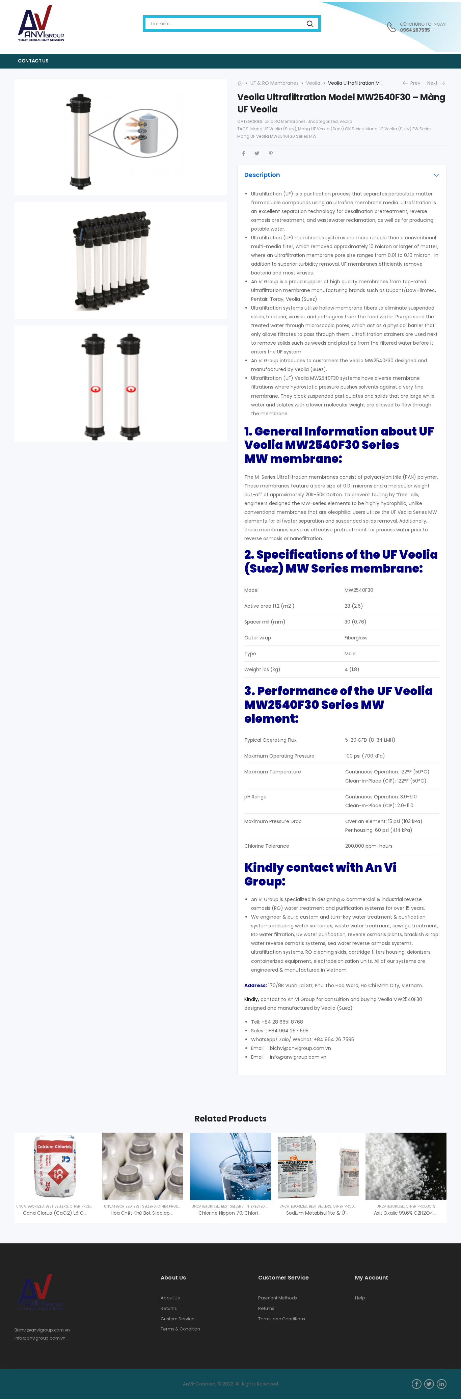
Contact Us (33, 60)
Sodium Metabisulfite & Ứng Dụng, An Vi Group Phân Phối (351, 1213)
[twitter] (429, 1384)
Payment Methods (277, 1298)
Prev (413, 83)
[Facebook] (243, 153)
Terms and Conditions (281, 1319)
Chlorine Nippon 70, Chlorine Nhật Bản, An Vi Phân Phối (260, 1213)
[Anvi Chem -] (40, 23)
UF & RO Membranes (274, 83)
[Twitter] (257, 153)
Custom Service (177, 1319)
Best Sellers (57, 1206)
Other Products (84, 1206)
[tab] (342, 175)
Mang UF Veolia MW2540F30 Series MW (277, 136)
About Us (170, 1298)
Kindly (251, 999)
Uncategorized (322, 121)
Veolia (313, 83)
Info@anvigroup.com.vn (40, 1338)
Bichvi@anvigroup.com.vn (42, 1330)
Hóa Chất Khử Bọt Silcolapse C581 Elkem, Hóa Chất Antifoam (180, 1213)
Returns (169, 1308)
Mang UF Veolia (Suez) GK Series (331, 129)
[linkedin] (441, 1384)
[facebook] (417, 1384)
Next (435, 83)
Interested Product (263, 1206)
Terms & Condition (180, 1329)
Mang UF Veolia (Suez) (273, 129)
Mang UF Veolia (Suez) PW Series (398, 129)
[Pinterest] (271, 153)
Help (360, 1298)
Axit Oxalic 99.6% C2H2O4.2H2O (410, 1213)
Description (262, 174)
